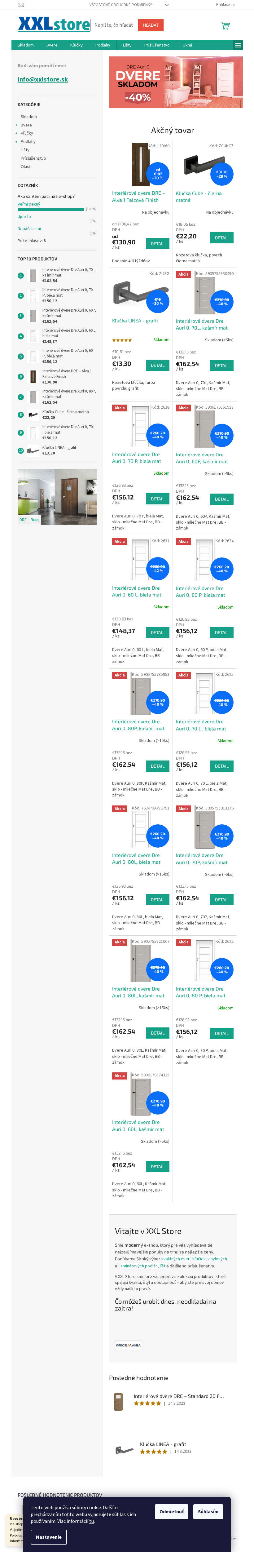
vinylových (217, 1259)
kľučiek (199, 1259)
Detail (157, 243)
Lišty (25, 150)
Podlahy (28, 142)
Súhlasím (208, 1511)
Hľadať (151, 25)
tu (91, 1521)
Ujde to (24, 217)
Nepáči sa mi (29, 229)
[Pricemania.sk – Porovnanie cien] (128, 1345)
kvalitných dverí (175, 1259)
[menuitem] (25, 45)
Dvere (26, 125)
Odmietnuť (172, 1511)
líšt (163, 1266)
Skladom (29, 117)
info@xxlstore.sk (43, 79)
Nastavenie (49, 1537)
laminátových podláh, (139, 1266)
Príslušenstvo (33, 158)
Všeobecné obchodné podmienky (121, 5)
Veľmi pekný (29, 204)
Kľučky (27, 133)
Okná (25, 167)
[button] (119, 82)
